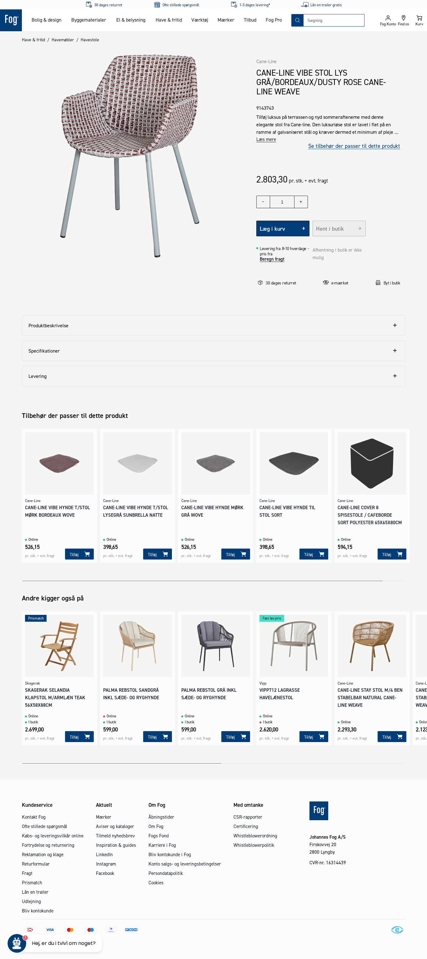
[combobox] (334, 20)
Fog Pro (274, 20)
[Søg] (298, 20)
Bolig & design (46, 20)
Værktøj (199, 20)
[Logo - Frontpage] (11, 20)
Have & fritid (169, 20)
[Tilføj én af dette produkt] (301, 202)
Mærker (226, 20)
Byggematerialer (88, 20)
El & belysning (130, 20)
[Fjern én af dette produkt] (263, 202)
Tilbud (250, 20)
